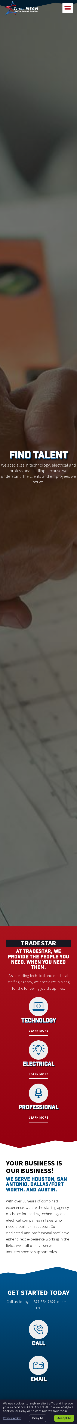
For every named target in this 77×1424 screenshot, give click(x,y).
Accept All (64, 1418)
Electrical (38, 1064)
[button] (67, 8)
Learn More (38, 1030)
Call (38, 1344)
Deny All (37, 1418)
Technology (38, 1021)
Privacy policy (12, 1418)
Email (38, 1380)
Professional (38, 1108)
